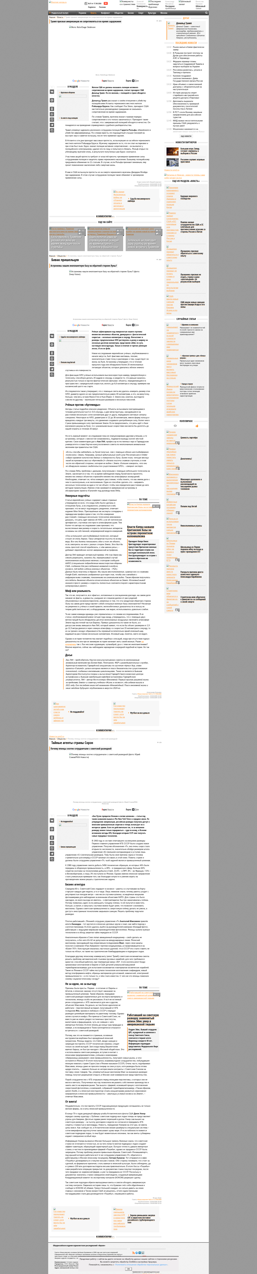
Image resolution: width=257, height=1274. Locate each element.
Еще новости (186, 136)
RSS (133, 1252)
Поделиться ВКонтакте (52, 92)
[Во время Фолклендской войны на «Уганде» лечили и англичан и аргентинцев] (120, 200)
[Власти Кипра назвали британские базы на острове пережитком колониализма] (143, 513)
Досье (186, 18)
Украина (82, 12)
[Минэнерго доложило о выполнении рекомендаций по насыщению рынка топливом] (173, 484)
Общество (118, 12)
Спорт (140, 12)
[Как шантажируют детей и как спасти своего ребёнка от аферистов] (60, 712)
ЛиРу (142, 1252)
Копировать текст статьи (52, 130)
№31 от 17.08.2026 (94, 3)
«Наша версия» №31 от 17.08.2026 (149, 694)
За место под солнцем (69, 118)
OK (128, 1269)
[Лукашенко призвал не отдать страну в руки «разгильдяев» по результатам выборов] (173, 278)
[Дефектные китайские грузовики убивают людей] (173, 506)
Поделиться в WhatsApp (52, 114)
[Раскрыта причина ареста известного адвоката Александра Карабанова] (173, 574)
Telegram (136, 1252)
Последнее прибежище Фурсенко (170, 8)
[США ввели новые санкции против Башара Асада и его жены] (173, 304)
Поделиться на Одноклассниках (52, 109)
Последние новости (186, 42)
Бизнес (131, 12)
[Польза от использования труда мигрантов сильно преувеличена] (173, 525)
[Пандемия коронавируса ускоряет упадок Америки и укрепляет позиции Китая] (173, 197)
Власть (94, 12)
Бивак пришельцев (68, 846)
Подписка (92, 7)
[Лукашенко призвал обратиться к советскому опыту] (173, 253)
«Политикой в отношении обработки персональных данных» (141, 1264)
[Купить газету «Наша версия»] (86, 3)
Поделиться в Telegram (52, 125)
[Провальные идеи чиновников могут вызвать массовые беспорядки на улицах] (173, 367)
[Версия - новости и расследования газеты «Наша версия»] (66, 6)
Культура (152, 12)
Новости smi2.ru (56, 736)
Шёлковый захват (200, 7)
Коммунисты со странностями (143, 8)
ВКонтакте (139, 1252)
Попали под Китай (68, 362)
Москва (163, 12)
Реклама (102, 7)
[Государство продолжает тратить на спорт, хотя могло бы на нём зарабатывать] (120, 713)
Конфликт (105, 12)
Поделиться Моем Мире (52, 100)
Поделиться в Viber (52, 119)
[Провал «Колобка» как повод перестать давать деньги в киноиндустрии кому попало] (173, 458)
